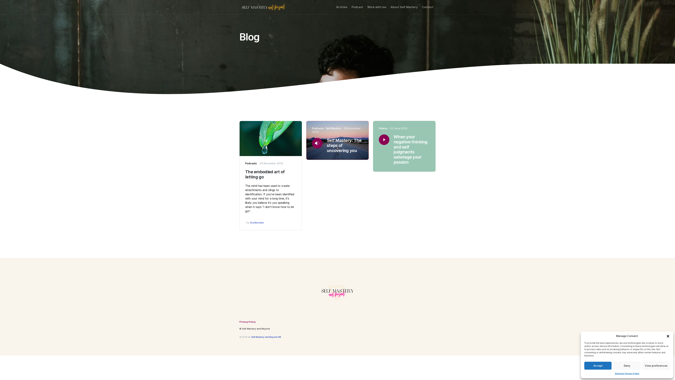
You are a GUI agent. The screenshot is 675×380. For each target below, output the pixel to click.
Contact (427, 7)
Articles (341, 7)
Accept (598, 365)
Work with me (376, 7)
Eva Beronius (257, 222)
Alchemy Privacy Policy (627, 373)
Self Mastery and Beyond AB (266, 337)
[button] (668, 336)
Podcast (357, 7)
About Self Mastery (404, 7)
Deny (627, 365)
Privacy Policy (247, 321)
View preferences (656, 365)
